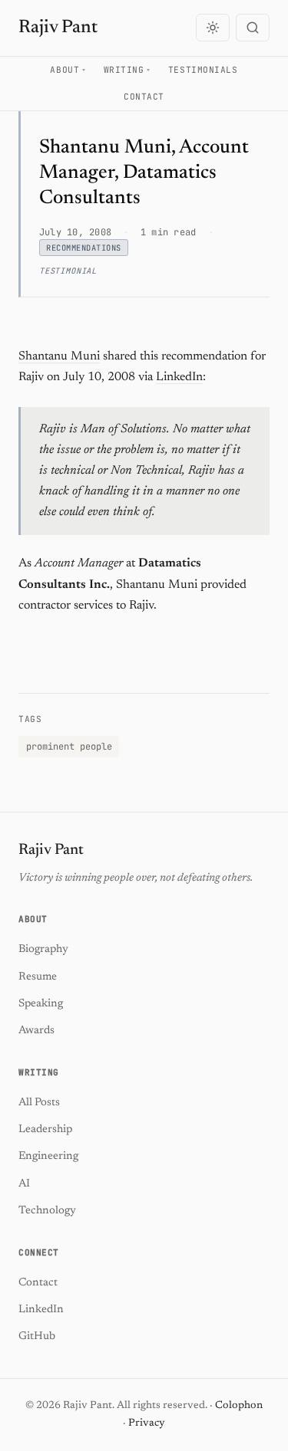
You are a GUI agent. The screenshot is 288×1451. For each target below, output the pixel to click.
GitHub (36, 1336)
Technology (47, 1210)
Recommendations (83, 247)
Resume (37, 977)
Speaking (40, 1003)
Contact (144, 96)
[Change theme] (213, 27)
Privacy (146, 1423)
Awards (36, 1030)
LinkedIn (179, 377)
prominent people (69, 746)
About (64, 69)
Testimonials (203, 69)
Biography (43, 949)
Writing (124, 69)
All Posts (39, 1102)
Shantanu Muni (59, 356)
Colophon (239, 1405)
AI (24, 1184)
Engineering (48, 1156)
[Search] (253, 27)
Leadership (45, 1129)
